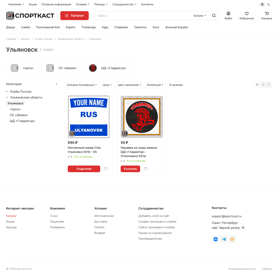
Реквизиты (57, 227)
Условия (100, 208)
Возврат (99, 233)
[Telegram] (224, 239)
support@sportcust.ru (227, 216)
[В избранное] (106, 169)
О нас (54, 216)
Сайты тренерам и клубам (156, 227)
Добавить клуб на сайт (153, 216)
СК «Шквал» (19, 115)
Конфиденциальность (242, 268)
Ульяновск (15, 103)
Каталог (11, 216)
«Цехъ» (15, 109)
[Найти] (214, 15)
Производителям (150, 238)
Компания (57, 208)
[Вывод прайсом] (269, 85)
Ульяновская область (26, 97)
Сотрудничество (151, 208)
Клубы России (20, 91)
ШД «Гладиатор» (22, 121)
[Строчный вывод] (263, 85)
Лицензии (57, 221)
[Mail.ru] (232, 239)
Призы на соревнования (155, 233)
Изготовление (104, 216)
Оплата (99, 227)
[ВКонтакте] (215, 239)
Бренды (11, 227)
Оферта (267, 268)
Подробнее (84, 168)
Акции (10, 221)
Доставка (100, 221)
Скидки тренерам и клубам (157, 221)
